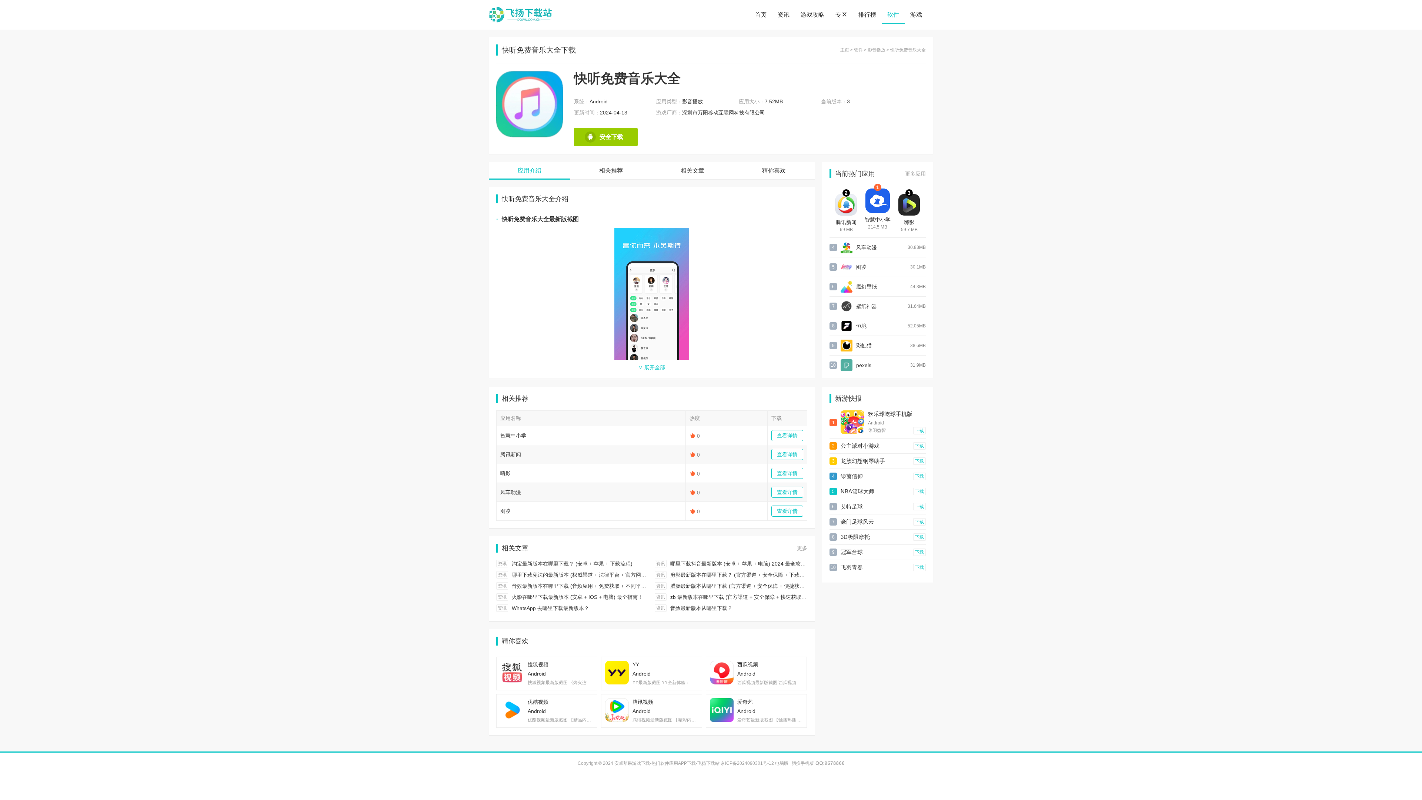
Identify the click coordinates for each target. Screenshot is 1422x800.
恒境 (861, 326)
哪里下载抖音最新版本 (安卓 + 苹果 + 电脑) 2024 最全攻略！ (740, 564)
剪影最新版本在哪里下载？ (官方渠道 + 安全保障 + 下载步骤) (741, 575)
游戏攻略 (812, 14)
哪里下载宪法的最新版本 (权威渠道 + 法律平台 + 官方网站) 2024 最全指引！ (600, 575)
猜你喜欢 (774, 170)
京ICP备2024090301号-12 (747, 763)
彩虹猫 (864, 346)
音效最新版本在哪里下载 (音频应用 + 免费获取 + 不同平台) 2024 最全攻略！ (600, 586)
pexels (863, 365)
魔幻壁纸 (866, 287)
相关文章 (692, 170)
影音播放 (876, 50)
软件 (893, 14)
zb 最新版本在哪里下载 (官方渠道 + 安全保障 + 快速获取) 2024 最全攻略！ (757, 597)
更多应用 (915, 174)
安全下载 (611, 137)
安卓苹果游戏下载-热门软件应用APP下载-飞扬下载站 (520, 15)
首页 (761, 14)
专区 (841, 14)
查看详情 (787, 436)
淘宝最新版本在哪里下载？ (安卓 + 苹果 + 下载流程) (572, 564)
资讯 (784, 14)
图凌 (505, 511)
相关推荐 (611, 170)
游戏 (916, 14)
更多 (802, 548)
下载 (919, 430)
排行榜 (867, 14)
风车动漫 (510, 492)
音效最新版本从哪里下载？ (701, 608)
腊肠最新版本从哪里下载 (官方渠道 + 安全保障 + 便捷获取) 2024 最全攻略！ (758, 586)
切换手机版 (803, 763)
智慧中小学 (513, 436)
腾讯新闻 (510, 454)
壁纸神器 (866, 306)
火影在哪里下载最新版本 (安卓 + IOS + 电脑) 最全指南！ (577, 597)
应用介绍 (529, 170)
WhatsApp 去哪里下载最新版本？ (550, 608)
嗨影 (505, 473)
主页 (844, 50)
